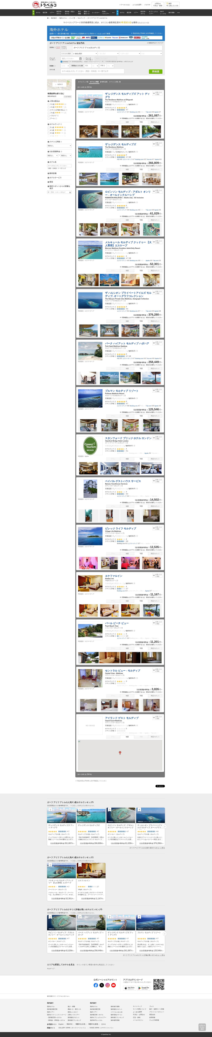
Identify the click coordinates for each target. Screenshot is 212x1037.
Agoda (156, 112)
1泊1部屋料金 (56, 151)
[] (143, 23)
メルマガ (147, 4)
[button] (113, 104)
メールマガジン (138, 1020)
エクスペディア (121, 112)
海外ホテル (59, 30)
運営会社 (152, 1014)
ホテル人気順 (94, 82)
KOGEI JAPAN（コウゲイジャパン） (102, 1028)
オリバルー (109, 199)
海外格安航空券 (95, 1009)
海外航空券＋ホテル (96, 1015)
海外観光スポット (116, 1009)
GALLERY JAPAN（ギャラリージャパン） (73, 1028)
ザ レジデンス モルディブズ (120, 144)
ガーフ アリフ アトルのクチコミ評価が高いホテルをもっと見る (144, 955)
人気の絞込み (55, 101)
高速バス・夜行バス (74, 1009)
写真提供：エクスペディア (86, 112)
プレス (151, 1006)
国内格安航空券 (52, 1009)
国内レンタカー (73, 1012)
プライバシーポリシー (156, 1012)
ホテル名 (52, 69)
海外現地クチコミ (116, 1015)
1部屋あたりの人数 (77, 65)
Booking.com (134, 112)
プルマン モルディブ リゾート (122, 390)
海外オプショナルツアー (98, 1017)
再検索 (155, 71)
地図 (127, 122)
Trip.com (148, 112)
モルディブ (121, 101)
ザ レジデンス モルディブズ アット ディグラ (127, 95)
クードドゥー (109, 250)
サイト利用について (139, 1009)
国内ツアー (50, 1012)
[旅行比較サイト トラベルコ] (48, 18)
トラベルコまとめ (116, 1012)
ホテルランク (55, 124)
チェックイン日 (52, 58)
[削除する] (70, 192)
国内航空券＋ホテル (55, 1017)
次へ (165, 827)
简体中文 (70, 1024)
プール (53, 118)
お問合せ (157, 4)
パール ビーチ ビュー (117, 623)
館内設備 (53, 173)
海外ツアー (93, 1012)
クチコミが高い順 (115, 82)
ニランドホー (109, 628)
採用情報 (152, 1017)
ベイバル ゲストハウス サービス (123, 481)
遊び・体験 (71, 1006)
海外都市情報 (115, 1020)
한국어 (103, 1024)
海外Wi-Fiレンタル (96, 1020)
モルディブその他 (111, 101)
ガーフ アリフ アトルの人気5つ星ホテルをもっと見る (147, 848)
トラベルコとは (124, 4)
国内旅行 (50, 1003)
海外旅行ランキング (117, 1017)
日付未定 (65, 61)
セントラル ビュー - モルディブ (122, 670)
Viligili (107, 580)
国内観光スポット (74, 1017)
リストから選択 (66, 53)
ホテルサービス (56, 178)
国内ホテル (50, 1006)
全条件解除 (67, 96)
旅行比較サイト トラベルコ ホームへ (58, 996)
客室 (51, 182)
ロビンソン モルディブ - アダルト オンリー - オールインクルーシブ (128, 193)
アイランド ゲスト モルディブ (122, 718)
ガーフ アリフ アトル (112, 443)
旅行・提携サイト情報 (156, 1009)
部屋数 (52, 66)
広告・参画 (136, 1017)
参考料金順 (103, 82)
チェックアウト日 (88, 58)
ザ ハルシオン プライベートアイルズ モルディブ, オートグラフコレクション (128, 294)
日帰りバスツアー (74, 1015)
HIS (118, 159)
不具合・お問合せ (139, 1014)
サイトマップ (137, 1006)
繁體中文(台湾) (80, 1024)
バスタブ (54, 116)
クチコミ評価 (55, 142)
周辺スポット (155, 122)
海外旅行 (93, 1003)
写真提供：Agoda (83, 456)
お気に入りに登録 (158, 93)
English (61, 1024)
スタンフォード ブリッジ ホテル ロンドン (128, 438)
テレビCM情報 (154, 1020)
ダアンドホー (109, 486)
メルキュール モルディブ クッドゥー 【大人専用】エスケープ (128, 244)
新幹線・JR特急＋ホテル (56, 1020)
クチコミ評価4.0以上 (58, 110)
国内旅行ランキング (74, 1020)
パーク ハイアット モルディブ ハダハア (127, 343)
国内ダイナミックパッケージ (56, 1015)
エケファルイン (113, 575)
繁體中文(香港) (93, 1024)
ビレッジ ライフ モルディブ (120, 528)
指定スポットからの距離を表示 (60, 187)
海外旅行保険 (115, 1006)
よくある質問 (136, 4)
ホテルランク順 (83, 82)
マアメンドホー (110, 533)
